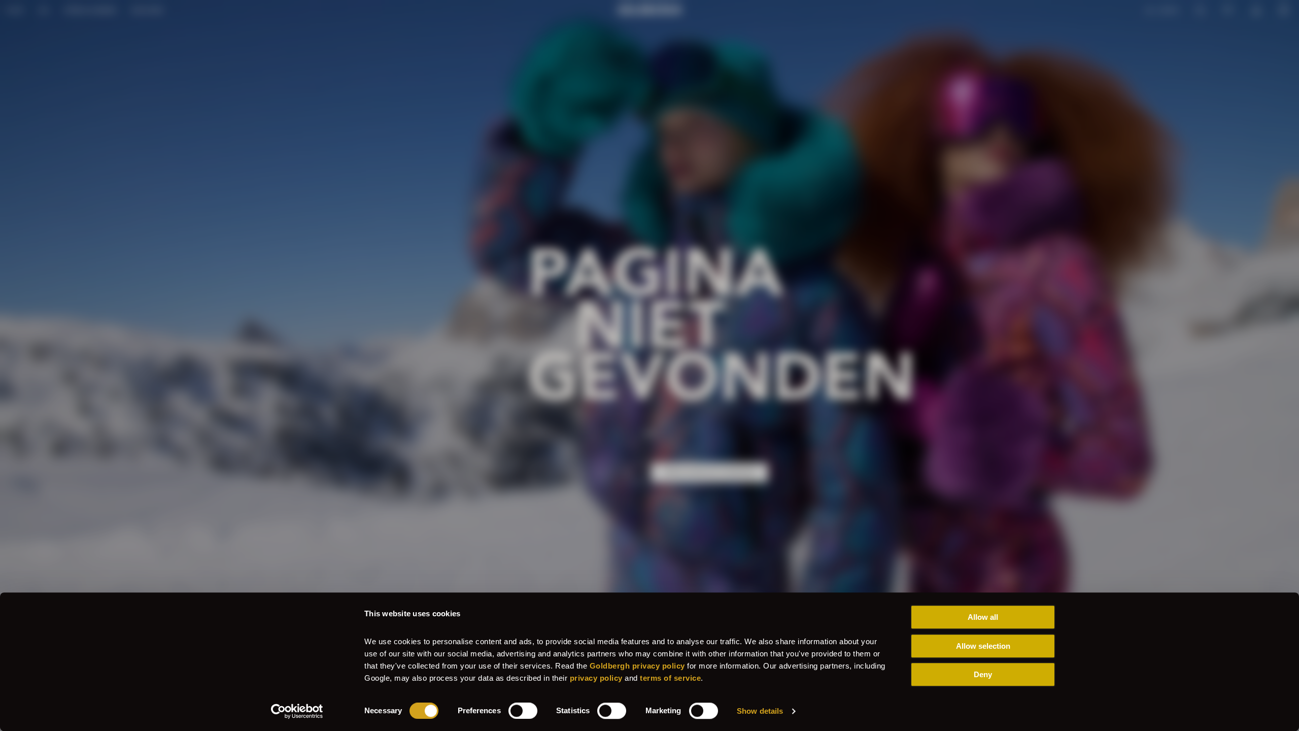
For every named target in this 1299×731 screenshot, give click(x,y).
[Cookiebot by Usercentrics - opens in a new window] (297, 711)
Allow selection (983, 646)
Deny (983, 674)
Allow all (983, 617)
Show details (760, 711)
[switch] (522, 711)
